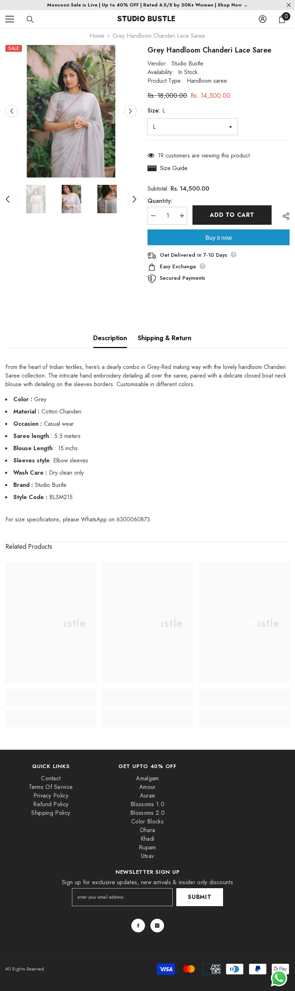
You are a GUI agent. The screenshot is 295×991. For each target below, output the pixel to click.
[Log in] (262, 19)
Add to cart (232, 215)
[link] (50, 702)
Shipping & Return (164, 338)
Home (97, 36)
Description (110, 338)
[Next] (130, 111)
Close (288, 5)
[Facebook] (138, 925)
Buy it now (218, 238)
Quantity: (160, 201)
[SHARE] (283, 216)
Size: (156, 110)
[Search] (30, 19)
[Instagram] (157, 925)
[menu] (9, 19)
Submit (200, 897)
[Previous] (11, 111)
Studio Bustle (187, 63)
